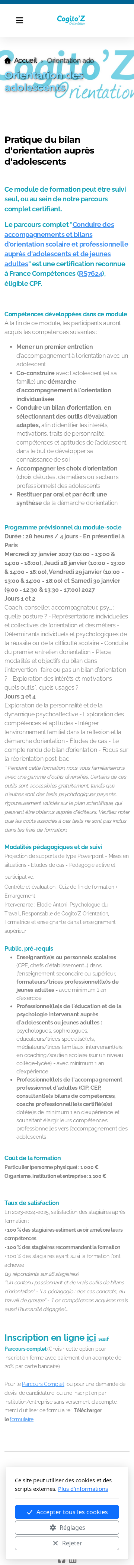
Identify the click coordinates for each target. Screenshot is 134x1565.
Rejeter (72, 1543)
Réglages (72, 1527)
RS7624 (90, 273)
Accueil (25, 60)
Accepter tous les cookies (72, 1512)
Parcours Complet (43, 1384)
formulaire (22, 1419)
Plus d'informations (83, 1488)
